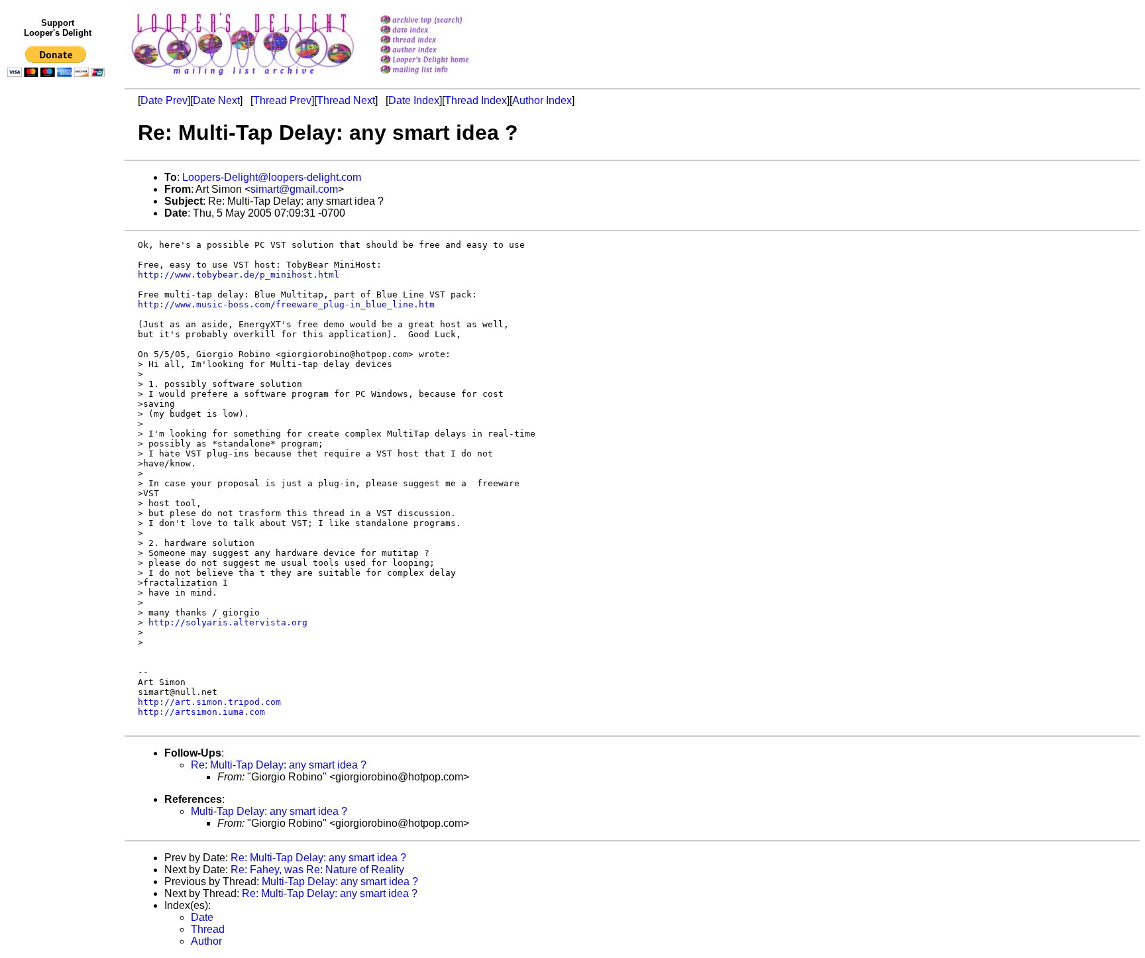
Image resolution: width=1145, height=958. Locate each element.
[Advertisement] (58, 356)
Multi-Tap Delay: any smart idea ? (269, 811)
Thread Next (346, 100)
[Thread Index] (441, 40)
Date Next (216, 100)
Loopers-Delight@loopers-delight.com (271, 177)
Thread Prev (282, 100)
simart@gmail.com (294, 189)
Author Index (542, 100)
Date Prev (164, 100)
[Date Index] (441, 30)
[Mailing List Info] (441, 77)
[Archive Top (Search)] (441, 21)
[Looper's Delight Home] (441, 60)
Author (206, 941)
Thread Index (476, 100)
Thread (208, 929)
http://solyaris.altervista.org (227, 622)
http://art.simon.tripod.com (209, 702)
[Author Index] (441, 50)
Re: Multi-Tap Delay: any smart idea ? (278, 765)
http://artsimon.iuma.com (201, 712)
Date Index (413, 100)
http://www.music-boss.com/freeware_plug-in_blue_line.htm (286, 304)
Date (202, 917)
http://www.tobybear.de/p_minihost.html (238, 275)
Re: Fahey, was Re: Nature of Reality (317, 869)
